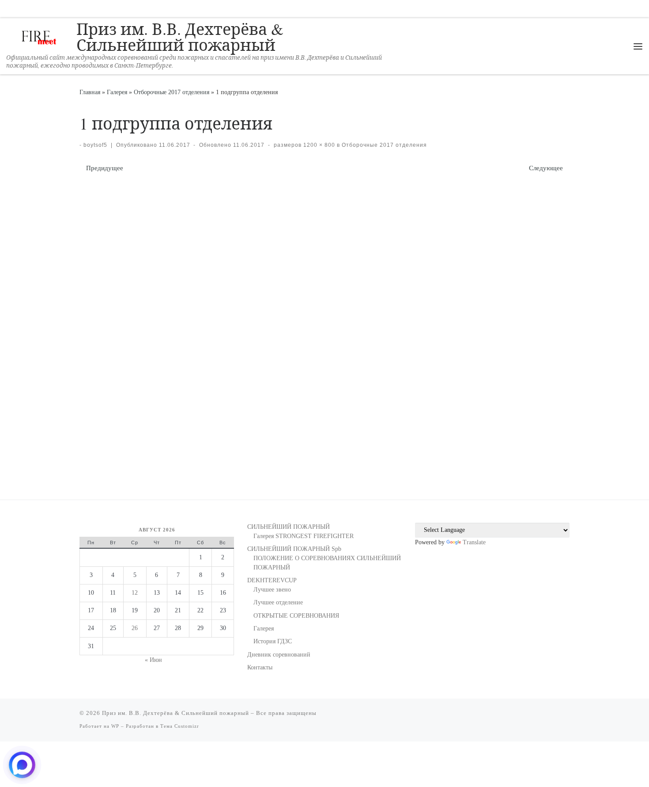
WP (115, 726)
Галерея (117, 92)
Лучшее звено (272, 589)
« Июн (153, 660)
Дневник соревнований (278, 654)
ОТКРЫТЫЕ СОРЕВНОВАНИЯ (296, 615)
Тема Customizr (179, 726)
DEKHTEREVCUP (272, 580)
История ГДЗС (272, 641)
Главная (89, 92)
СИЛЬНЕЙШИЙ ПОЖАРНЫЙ (288, 526)
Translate (474, 542)
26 (135, 628)
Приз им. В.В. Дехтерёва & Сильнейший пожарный (175, 713)
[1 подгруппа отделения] (324, 321)
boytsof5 (95, 145)
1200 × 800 (318, 145)
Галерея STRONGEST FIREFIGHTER (303, 536)
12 (135, 592)
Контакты (259, 667)
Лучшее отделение (278, 602)
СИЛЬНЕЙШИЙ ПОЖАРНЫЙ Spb (294, 549)
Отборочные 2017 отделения (171, 92)
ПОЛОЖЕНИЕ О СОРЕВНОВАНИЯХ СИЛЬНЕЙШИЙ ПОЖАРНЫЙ (327, 563)
